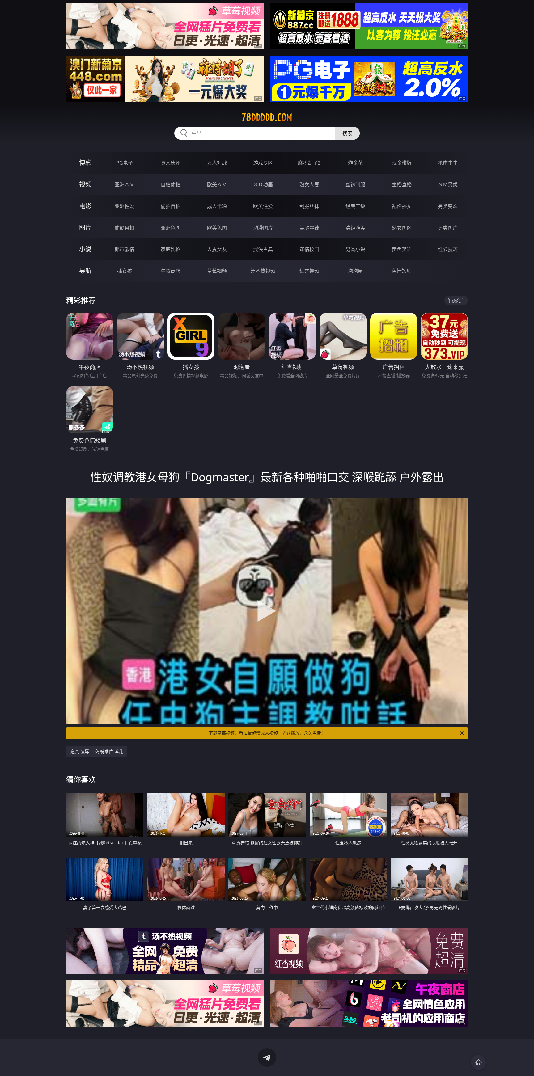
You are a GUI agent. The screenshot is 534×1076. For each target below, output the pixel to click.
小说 (85, 249)
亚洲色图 (170, 227)
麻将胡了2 (309, 162)
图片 (85, 227)
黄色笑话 (402, 249)
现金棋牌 (402, 162)
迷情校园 (309, 249)
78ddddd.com (267, 117)
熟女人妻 (309, 184)
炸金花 (355, 162)
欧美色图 (217, 227)
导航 (85, 271)
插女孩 (124, 271)
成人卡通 (217, 206)
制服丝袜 (309, 206)
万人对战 (217, 162)
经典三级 (355, 206)
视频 (85, 184)
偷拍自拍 (170, 206)
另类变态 (448, 206)
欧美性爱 (263, 206)
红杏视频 (309, 271)
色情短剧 (402, 271)
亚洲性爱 (124, 206)
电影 (85, 206)
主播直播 (402, 184)
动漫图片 (263, 227)
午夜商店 (170, 271)
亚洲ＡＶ (124, 184)
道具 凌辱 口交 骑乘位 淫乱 (96, 751)
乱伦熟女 (402, 206)
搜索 (347, 133)
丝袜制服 (355, 184)
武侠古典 (263, 249)
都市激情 (124, 249)
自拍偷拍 (170, 184)
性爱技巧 (448, 249)
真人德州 (170, 162)
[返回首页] (478, 1062)
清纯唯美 (355, 227)
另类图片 (448, 227)
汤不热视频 (263, 271)
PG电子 (124, 162)
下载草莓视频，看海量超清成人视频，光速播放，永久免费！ (267, 733)
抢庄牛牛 (448, 162)
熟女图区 (402, 227)
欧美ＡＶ (217, 184)
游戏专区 (263, 162)
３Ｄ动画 (263, 184)
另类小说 (355, 249)
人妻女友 (217, 249)
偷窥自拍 (124, 227)
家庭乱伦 (170, 249)
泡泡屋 (355, 271)
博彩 (85, 162)
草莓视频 (217, 271)
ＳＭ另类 (448, 184)
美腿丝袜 (309, 227)
